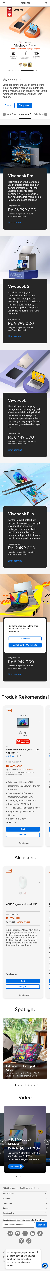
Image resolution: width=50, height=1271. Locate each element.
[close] (43, 621)
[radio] (20, 732)
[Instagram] (10, 1233)
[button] (4, 3)
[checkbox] (23, 843)
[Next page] (37, 1085)
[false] (24, 105)
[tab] (9, 70)
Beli (23, 829)
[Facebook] (25, 1233)
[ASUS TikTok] (40, 1233)
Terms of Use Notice (11, 1261)
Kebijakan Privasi (28, 1261)
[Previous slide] (3, 1142)
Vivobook (35, 1188)
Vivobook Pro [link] (8, 114)
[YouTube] (17, 1233)
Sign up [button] (41, 1224)
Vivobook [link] (39, 114)
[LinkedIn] (32, 1233)
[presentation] (13, 1085)
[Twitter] (21, 1241)
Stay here (25, 638)
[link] (25, 3)
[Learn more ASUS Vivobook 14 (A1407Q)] (25, 72)
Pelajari (22, 834)
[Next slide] (45, 114)
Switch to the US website (25, 645)
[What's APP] (28, 1241)
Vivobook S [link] (25, 114)
